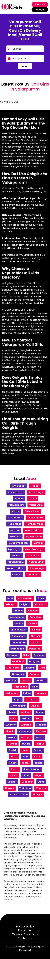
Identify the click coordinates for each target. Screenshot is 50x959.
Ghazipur (29, 667)
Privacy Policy (25, 926)
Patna (14, 756)
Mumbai (12, 743)
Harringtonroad (34, 524)
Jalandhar (32, 699)
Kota (38, 718)
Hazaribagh (20, 686)
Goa (42, 667)
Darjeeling (34, 648)
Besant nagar (36, 492)
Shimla (13, 775)
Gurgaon (34, 674)
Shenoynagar (37, 568)
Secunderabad (31, 769)
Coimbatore (15, 517)
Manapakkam (16, 562)
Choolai (16, 574)
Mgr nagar (14, 549)
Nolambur (15, 536)
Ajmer (41, 598)
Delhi (26, 655)
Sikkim (25, 775)
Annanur (16, 555)
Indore (27, 693)
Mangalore (25, 731)
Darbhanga (17, 648)
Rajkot (12, 762)
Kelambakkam (33, 530)
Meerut (12, 737)
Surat (41, 781)
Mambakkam (16, 504)
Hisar (35, 686)
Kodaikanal (14, 524)
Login (41, 9)
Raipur (37, 756)
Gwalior (26, 680)
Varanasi (41, 788)
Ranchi (25, 762)
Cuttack (35, 642)
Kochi (13, 718)
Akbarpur (10, 604)
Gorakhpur (18, 674)
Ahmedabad (25, 598)
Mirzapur (26, 737)
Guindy (33, 498)
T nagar (35, 485)
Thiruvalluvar (32, 511)
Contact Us (25, 938)
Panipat (38, 750)
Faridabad (18, 661)
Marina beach (15, 492)
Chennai (35, 636)
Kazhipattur (33, 555)
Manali (9, 731)
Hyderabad (11, 693)
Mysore (26, 743)
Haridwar (41, 680)
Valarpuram (36, 504)
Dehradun (12, 655)
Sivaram (15, 530)
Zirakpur (37, 794)
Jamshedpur (18, 705)
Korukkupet (32, 574)
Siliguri (38, 775)
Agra (10, 598)
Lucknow (11, 724)
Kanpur (40, 712)
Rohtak (38, 762)
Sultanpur (27, 781)
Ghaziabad (13, 667)
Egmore (19, 498)
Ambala (18, 610)
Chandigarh (18, 636)
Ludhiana (26, 724)
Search (25, 66)
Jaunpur (35, 705)
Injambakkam (34, 536)
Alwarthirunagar (34, 549)
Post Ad (41, 4)
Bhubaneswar (18, 629)
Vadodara (25, 788)
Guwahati (11, 680)
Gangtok (34, 661)
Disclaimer (25, 930)
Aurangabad (17, 617)
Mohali (40, 737)
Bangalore (35, 617)
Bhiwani (32, 623)
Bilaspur (36, 629)
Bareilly (19, 623)
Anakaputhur (36, 562)
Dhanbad (39, 655)
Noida (25, 750)
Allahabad (40, 604)
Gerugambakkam (18, 543)
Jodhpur (25, 712)
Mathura (41, 731)
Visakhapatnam (18, 794)
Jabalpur (41, 693)
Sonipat (12, 781)
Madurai (41, 724)
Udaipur (9, 788)
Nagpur (40, 743)
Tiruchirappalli (35, 517)
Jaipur (17, 699)
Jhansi (11, 712)
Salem (14, 769)
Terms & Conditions (25, 934)
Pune (25, 756)
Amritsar (33, 610)
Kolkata (26, 718)
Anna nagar (18, 485)
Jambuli (38, 543)
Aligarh (25, 604)
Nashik (13, 750)
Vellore (16, 511)
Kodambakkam (15, 568)
